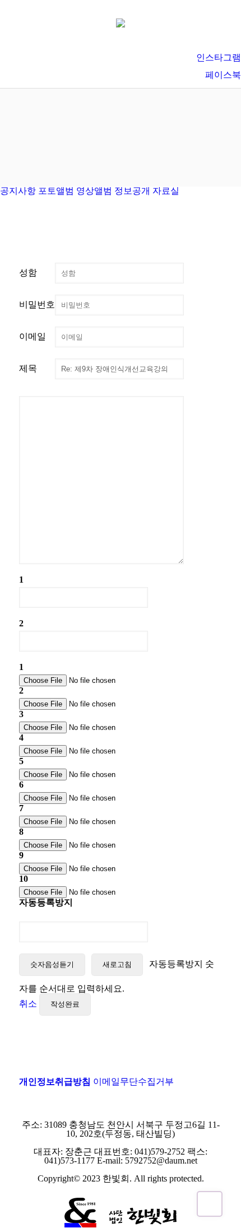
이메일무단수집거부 (133, 1081)
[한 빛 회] (120, 22)
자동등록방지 (46, 902)
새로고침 (117, 964)
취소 (28, 1003)
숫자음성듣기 (52, 964)
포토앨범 (56, 191)
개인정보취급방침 (55, 1081)
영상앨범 (94, 191)
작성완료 (65, 1004)
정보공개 (132, 191)
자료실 (165, 191)
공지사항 (18, 191)
